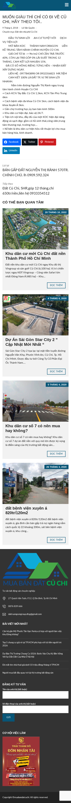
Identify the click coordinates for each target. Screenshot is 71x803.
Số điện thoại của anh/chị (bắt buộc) (19, 704)
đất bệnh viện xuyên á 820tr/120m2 (26, 510)
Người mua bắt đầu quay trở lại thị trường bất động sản (27, 673)
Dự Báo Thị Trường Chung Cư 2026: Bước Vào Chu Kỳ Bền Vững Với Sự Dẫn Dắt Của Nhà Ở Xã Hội (32, 655)
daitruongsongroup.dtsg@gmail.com (25, 614)
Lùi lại (35, 170)
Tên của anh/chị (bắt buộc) (14, 689)
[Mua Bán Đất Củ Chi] (8, 5)
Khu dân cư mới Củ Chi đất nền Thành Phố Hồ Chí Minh (35, 256)
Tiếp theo (28, 189)
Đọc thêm (56, 285)
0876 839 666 (15, 606)
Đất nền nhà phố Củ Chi (26, 32)
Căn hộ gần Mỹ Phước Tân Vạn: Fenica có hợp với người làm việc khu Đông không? (32, 633)
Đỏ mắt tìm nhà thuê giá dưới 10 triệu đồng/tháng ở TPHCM (30, 665)
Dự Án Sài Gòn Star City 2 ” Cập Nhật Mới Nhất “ (31, 342)
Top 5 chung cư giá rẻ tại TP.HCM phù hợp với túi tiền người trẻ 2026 (31, 644)
